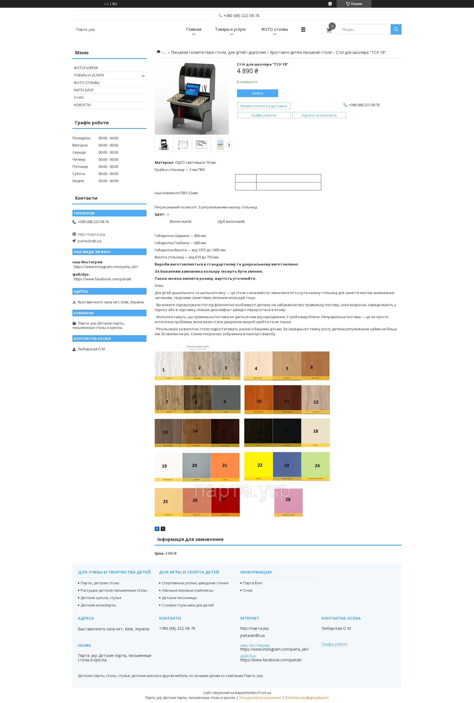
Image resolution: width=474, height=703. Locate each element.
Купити (257, 93)
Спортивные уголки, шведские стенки (195, 582)
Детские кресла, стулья (101, 597)
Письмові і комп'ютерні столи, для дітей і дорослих (218, 52)
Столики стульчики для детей (188, 605)
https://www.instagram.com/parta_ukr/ (106, 266)
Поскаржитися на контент (260, 697)
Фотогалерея (86, 68)
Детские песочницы (179, 597)
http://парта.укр (92, 234)
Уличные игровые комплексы (187, 590)
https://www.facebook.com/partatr (102, 279)
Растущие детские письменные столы (114, 590)
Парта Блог (84, 90)
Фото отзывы (87, 82)
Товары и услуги (230, 29)
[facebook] (157, 529)
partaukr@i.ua (89, 241)
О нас (79, 97)
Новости (82, 105)
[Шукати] (396, 29)
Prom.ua (264, 692)
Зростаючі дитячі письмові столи (301, 52)
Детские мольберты (98, 605)
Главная (193, 29)
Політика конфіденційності (307, 697)
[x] (163, 529)
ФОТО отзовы (274, 29)
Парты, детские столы (100, 582)
